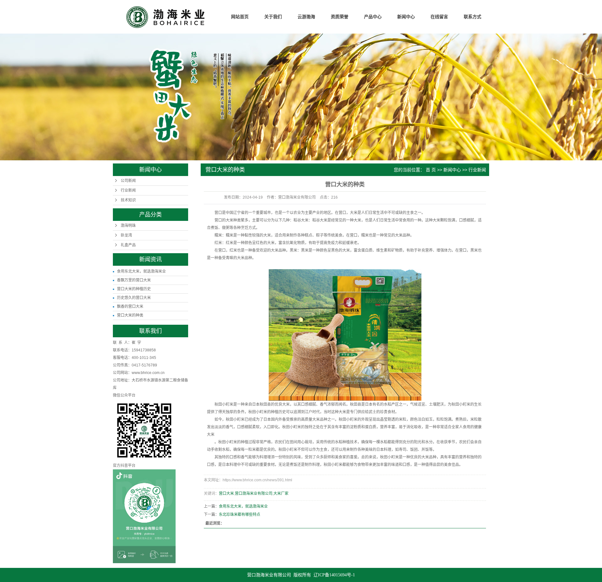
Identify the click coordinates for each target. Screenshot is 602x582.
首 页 (431, 169)
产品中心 (373, 16)
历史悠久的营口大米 (134, 298)
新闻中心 (406, 16)
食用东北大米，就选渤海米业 (141, 271)
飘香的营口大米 (130, 306)
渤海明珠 (128, 225)
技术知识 (128, 200)
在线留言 (439, 16)
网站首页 (240, 16)
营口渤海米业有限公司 (253, 493)
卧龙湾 (126, 235)
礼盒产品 (128, 245)
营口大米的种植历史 (134, 289)
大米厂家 (280, 493)
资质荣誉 (339, 16)
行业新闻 (128, 190)
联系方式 (472, 16)
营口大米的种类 (130, 315)
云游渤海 (306, 16)
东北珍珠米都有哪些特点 (239, 514)
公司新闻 (128, 181)
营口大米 (226, 493)
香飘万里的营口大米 (134, 280)
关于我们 (273, 16)
